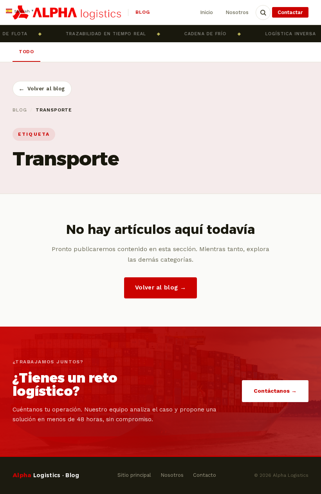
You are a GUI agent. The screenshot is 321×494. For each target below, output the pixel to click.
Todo (26, 51)
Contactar (290, 12)
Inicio (206, 12)
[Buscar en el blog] (263, 12)
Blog (20, 110)
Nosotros (237, 12)
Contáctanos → (275, 391)
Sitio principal (134, 475)
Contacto (204, 475)
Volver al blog (41, 88)
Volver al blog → (160, 287)
